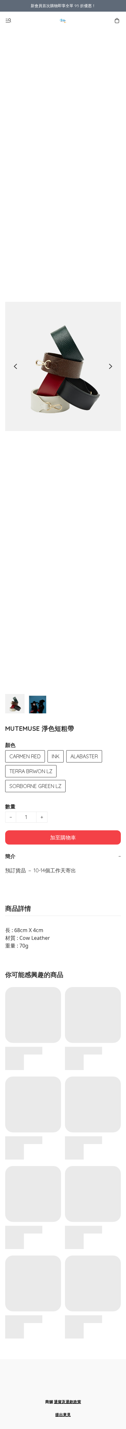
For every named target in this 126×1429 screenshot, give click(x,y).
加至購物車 (63, 837)
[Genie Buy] (63, 21)
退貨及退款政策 (67, 1401)
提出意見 (63, 1414)
